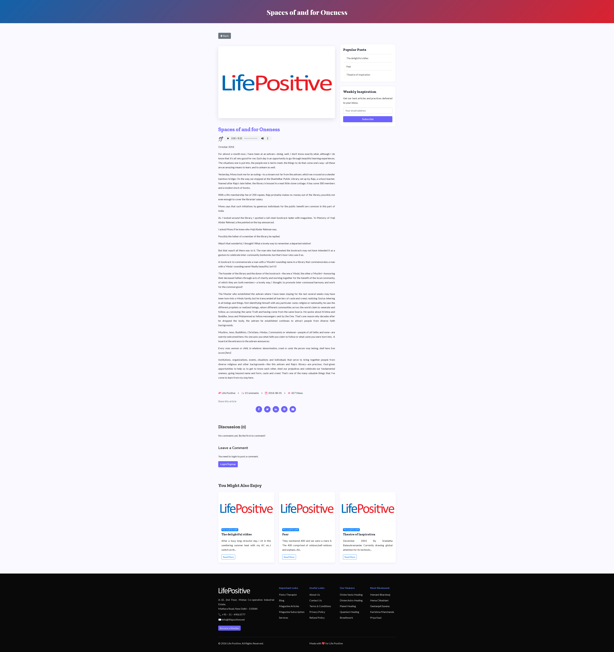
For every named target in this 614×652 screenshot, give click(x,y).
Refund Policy (317, 617)
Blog (281, 600)
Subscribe (368, 119)
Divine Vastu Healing (351, 594)
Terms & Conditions (320, 606)
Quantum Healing (349, 611)
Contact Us (315, 600)
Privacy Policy (317, 611)
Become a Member (229, 628)
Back (226, 35)
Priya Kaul (375, 617)
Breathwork (346, 617)
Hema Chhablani (379, 600)
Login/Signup (228, 464)
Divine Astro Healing (351, 600)
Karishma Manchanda (382, 611)
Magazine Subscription (291, 611)
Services (283, 617)
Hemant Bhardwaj (380, 594)
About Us (314, 594)
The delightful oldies (357, 58)
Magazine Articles (289, 606)
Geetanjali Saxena (380, 606)
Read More (228, 557)
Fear (348, 66)
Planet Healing (348, 606)
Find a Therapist (288, 594)
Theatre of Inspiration (358, 74)
